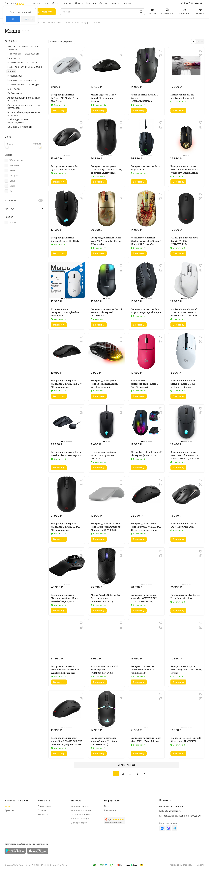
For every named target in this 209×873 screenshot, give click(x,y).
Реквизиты (110, 810)
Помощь (76, 800)
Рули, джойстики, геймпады (24, 67)
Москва (20, 3)
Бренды (9, 810)
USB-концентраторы (19, 126)
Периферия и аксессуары (23, 53)
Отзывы (42, 810)
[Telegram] (174, 828)
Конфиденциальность (181, 865)
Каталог (9, 806)
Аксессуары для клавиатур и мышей (23, 99)
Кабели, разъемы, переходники (17, 121)
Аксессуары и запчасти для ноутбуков (23, 106)
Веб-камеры (14, 93)
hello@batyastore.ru (170, 811)
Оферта (200, 865)
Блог (106, 806)
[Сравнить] (81, 55)
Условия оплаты (80, 806)
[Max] (168, 828)
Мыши (11, 71)
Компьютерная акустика (22, 62)
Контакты (43, 814)
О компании (44, 806)
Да (13, 19)
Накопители (14, 58)
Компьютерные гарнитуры (23, 84)
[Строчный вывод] (198, 41)
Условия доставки (81, 810)
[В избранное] (81, 51)
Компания (44, 800)
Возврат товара (80, 818)
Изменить (28, 19)
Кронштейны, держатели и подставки (23, 114)
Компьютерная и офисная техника (23, 48)
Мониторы (13, 89)
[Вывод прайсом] (202, 41)
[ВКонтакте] (162, 828)
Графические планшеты (21, 80)
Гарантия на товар (81, 814)
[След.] (144, 773)
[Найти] (141, 11)
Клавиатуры (14, 75)
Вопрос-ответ (79, 822)
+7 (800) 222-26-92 (191, 3)
